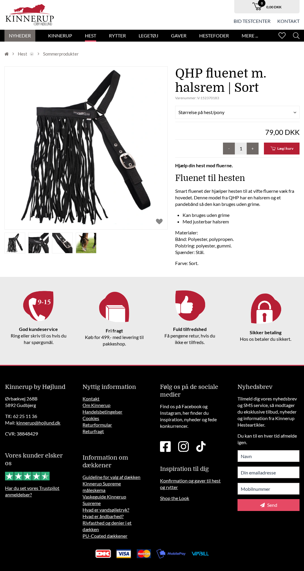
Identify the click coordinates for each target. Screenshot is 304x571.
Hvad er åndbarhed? (103, 516)
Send (271, 505)
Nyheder (20, 35)
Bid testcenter (252, 21)
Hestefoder (214, 35)
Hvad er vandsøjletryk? (106, 509)
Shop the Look (174, 498)
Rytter (117, 35)
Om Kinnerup (96, 405)
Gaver (178, 35)
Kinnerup (60, 35)
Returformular (97, 425)
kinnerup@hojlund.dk (38, 422)
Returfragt (93, 431)
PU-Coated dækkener (105, 536)
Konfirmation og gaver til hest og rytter (190, 484)
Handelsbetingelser (102, 411)
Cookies (91, 418)
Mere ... (250, 35)
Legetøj (148, 35)
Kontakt (288, 21)
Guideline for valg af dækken (111, 477)
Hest (90, 35)
